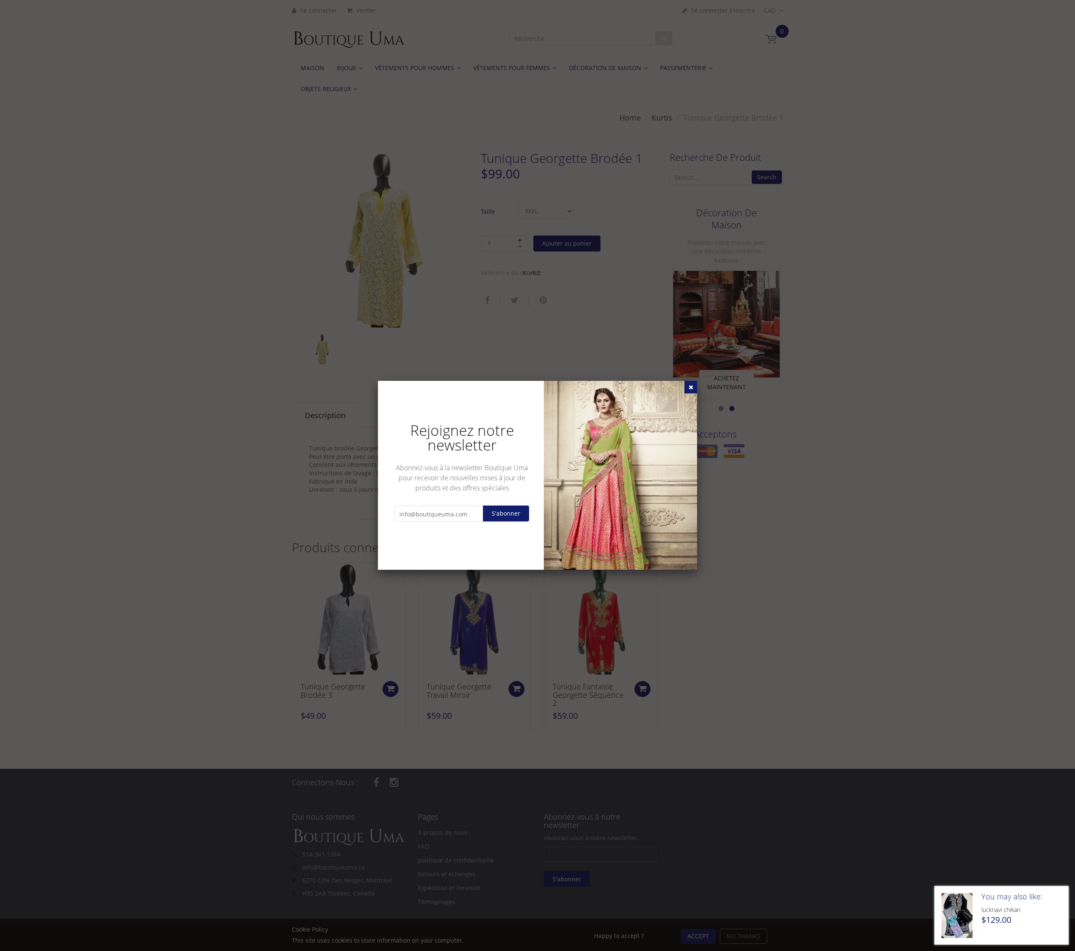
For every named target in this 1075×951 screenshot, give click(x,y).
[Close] (690, 387)
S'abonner (506, 513)
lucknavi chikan (1000, 910)
